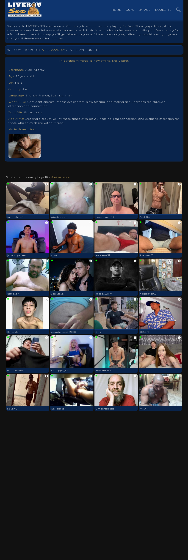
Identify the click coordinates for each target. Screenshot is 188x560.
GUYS (130, 9)
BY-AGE (145, 9)
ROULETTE (163, 9)
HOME (116, 9)
